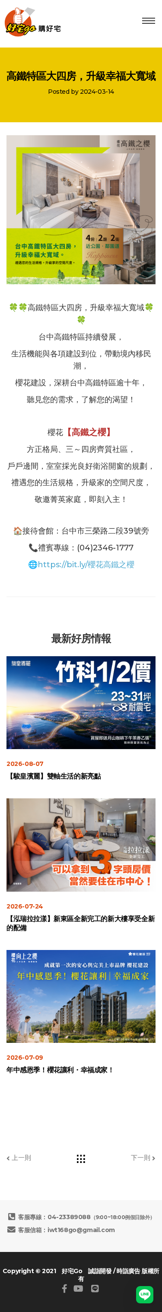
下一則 (141, 1157)
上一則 (20, 1157)
